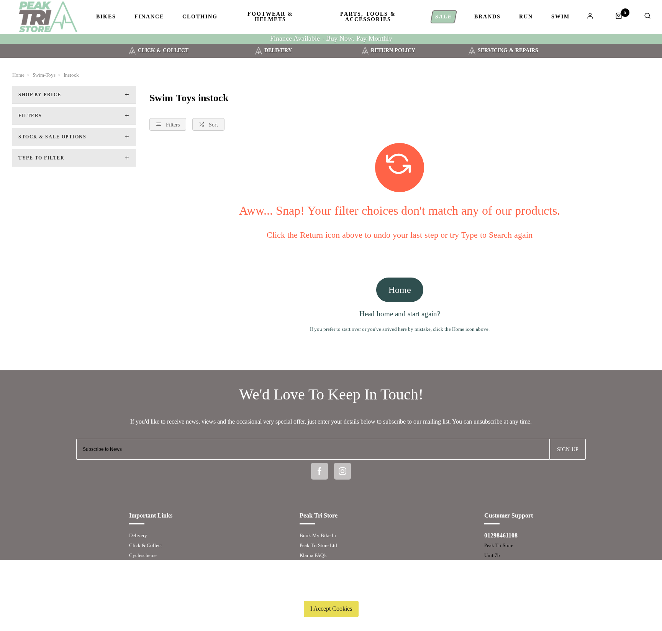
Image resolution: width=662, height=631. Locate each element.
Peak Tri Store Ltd (318, 545)
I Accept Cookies (331, 608)
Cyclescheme (143, 555)
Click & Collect (145, 545)
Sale (444, 17)
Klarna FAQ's (313, 555)
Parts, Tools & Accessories (368, 17)
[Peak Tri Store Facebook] (319, 471)
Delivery (138, 535)
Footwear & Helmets (270, 17)
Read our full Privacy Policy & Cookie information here (331, 590)
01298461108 (501, 535)
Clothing (200, 17)
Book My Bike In (318, 535)
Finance (149, 17)
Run (526, 17)
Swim (560, 17)
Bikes (106, 17)
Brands (487, 17)
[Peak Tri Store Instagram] (342, 471)
